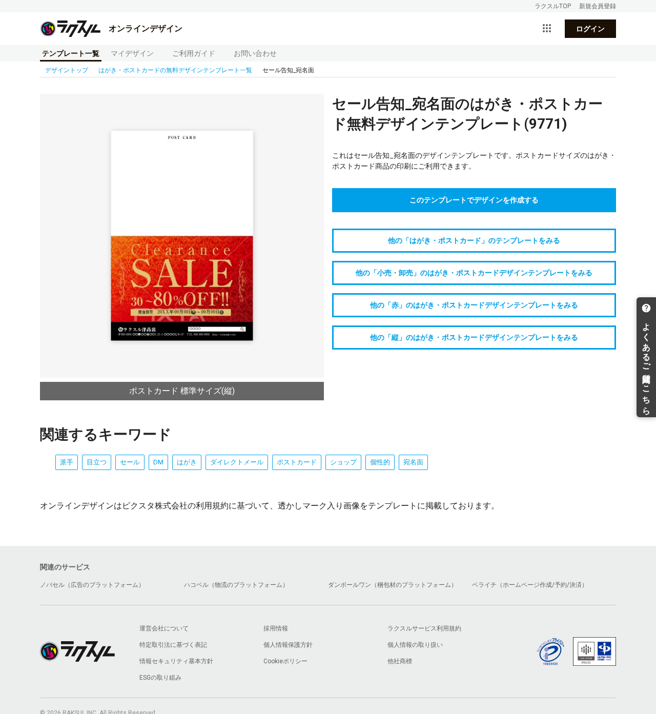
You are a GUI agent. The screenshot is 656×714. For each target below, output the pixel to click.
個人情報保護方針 (288, 644)
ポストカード (297, 462)
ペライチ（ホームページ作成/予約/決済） (530, 584)
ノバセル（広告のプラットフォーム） (92, 584)
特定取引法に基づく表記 (173, 644)
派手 (66, 462)
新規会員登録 (597, 6)
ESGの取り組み (160, 677)
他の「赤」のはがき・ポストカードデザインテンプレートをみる (474, 305)
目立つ (97, 462)
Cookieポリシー (285, 661)
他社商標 (399, 661)
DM (158, 462)
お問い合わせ (255, 53)
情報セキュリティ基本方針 (176, 661)
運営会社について (164, 628)
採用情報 (275, 628)
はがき (187, 462)
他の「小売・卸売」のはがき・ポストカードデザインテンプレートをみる (474, 273)
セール (130, 462)
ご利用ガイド (193, 53)
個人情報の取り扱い (415, 644)
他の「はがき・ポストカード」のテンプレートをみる (474, 240)
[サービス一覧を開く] (547, 28)
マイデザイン (132, 53)
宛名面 (413, 462)
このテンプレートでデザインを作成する (474, 200)
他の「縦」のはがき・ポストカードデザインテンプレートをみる (474, 337)
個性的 (380, 462)
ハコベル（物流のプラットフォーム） (236, 584)
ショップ (343, 462)
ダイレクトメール (236, 462)
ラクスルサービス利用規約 (424, 628)
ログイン (590, 29)
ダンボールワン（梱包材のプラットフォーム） (392, 584)
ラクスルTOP (553, 6)
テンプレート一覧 (70, 53)
